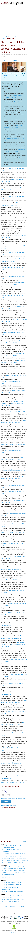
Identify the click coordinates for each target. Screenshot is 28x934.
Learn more (6, 801)
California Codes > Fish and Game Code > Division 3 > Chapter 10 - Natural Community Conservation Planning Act (14, 872)
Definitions (16, 61)
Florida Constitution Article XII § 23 (13, 884)
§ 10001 (3, 61)
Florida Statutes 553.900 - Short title (13, 886)
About (4, 910)
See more (23, 841)
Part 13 (22, 37)
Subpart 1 (3, 38)
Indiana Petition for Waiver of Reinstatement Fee (13, 798)
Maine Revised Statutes (7, 37)
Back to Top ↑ (14, 932)
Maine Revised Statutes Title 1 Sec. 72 (14, 470)
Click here (4, 75)
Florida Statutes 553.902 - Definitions (13, 891)
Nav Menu (25, 3)
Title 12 (17, 37)
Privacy (12, 910)
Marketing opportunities (9, 906)
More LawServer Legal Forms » (8, 805)
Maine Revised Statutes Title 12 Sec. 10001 (13, 412)
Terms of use (22, 910)
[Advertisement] (14, 20)
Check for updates (17, 54)
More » (2, 903)
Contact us (22, 906)
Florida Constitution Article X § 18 (12, 882)
